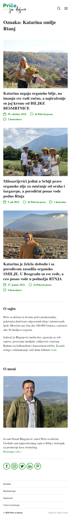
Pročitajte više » (12, 451)
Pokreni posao (45, 114)
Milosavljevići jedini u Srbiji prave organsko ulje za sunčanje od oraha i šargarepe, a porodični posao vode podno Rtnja (34, 188)
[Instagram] (14, 466)
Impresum (8, 497)
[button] (58, 8)
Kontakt (7, 483)
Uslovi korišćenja (11, 505)
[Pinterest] (37, 466)
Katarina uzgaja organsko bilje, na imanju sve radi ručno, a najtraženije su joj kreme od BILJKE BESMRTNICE (34, 100)
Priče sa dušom (16, 512)
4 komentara (15, 290)
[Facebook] (6, 466)
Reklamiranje (9, 491)
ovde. (54, 350)
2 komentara (15, 119)
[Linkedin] (30, 466)
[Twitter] (22, 466)
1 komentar (60, 202)
